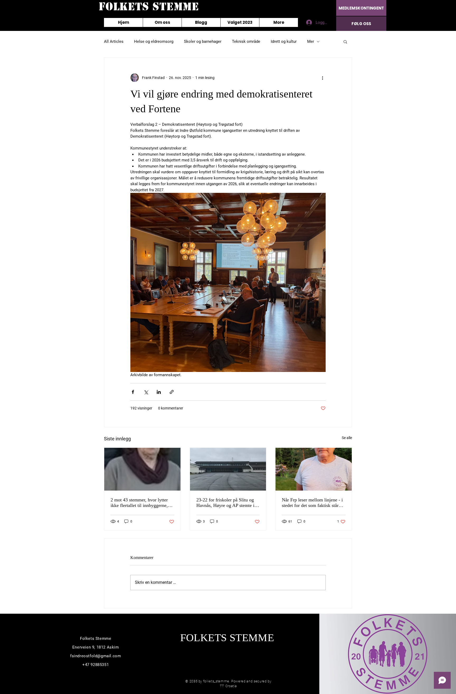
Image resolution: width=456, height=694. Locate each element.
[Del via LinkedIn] (158, 391)
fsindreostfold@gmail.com (95, 656)
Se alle (347, 438)
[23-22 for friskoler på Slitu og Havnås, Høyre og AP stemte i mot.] (228, 469)
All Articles (114, 41)
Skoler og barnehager (202, 41)
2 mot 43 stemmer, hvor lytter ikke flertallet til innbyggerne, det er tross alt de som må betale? (139, 502)
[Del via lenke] (171, 391)
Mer (310, 41)
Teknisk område (246, 41)
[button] (345, 41)
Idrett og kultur (284, 41)
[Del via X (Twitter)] (145, 391)
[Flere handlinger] (322, 77)
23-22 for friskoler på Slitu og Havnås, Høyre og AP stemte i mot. (225, 502)
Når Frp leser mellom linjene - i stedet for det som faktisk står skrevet (312, 502)
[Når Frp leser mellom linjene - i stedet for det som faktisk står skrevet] (314, 469)
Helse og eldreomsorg (153, 41)
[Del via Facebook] (132, 391)
